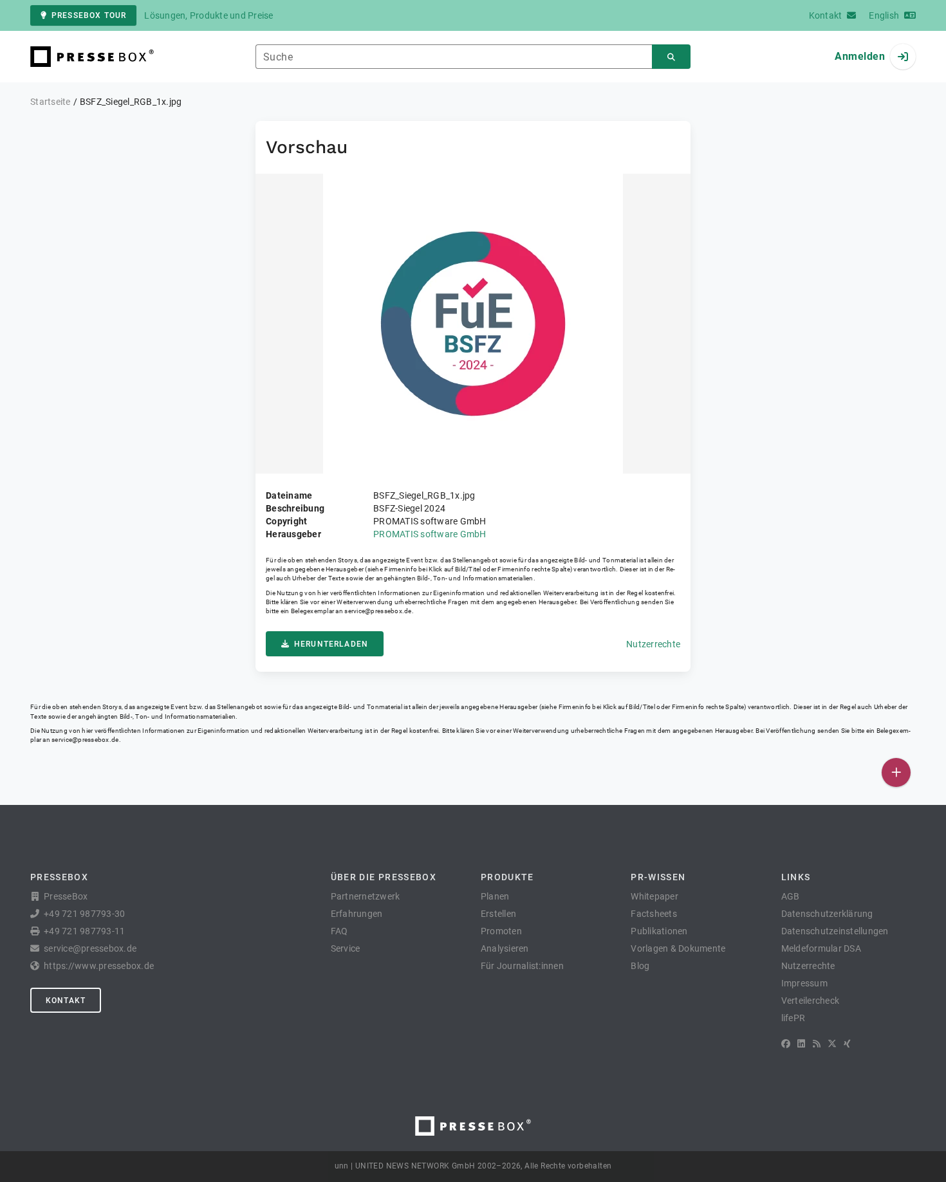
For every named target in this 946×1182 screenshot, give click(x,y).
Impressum (804, 983)
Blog (640, 966)
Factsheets (654, 914)
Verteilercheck (810, 1000)
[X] (832, 1043)
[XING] (847, 1043)
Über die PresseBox (383, 877)
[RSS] (817, 1043)
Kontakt (66, 1000)
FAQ (339, 931)
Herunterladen (331, 644)
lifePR (793, 1018)
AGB (790, 896)
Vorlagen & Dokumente (678, 948)
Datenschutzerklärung (827, 914)
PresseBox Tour (88, 15)
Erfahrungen (357, 914)
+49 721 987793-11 (84, 931)
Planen (495, 896)
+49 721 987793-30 (84, 914)
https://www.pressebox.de (99, 966)
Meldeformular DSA (821, 948)
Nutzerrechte (653, 644)
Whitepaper (654, 896)
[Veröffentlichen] (896, 772)
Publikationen (659, 931)
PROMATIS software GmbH (430, 534)
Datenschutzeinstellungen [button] (835, 931)
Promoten (501, 931)
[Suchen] (671, 56)
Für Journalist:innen (522, 966)
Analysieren (505, 948)
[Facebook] (785, 1043)
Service (345, 948)
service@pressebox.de (377, 610)
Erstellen (498, 914)
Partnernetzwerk (365, 896)
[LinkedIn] (801, 1043)
